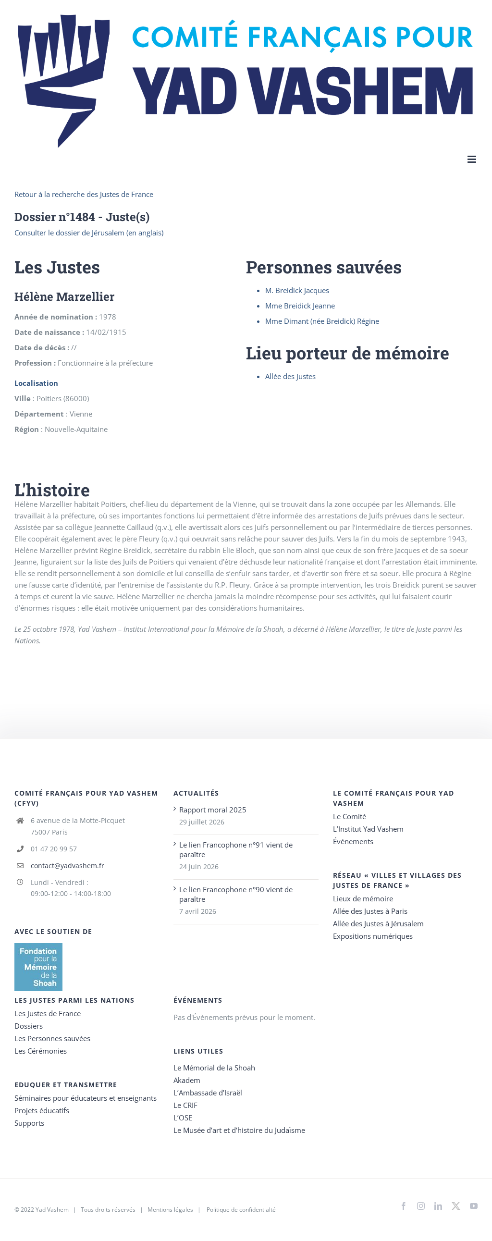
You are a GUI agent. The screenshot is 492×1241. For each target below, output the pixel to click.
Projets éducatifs (41, 1110)
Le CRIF (185, 1105)
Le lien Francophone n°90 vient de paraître (236, 894)
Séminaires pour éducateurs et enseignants (85, 1098)
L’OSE (182, 1117)
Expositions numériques (373, 936)
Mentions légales (170, 1209)
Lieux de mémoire (363, 898)
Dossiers (28, 1026)
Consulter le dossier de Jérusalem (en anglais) (88, 232)
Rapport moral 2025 (212, 809)
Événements (353, 841)
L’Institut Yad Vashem (368, 829)
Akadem (186, 1080)
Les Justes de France (47, 1013)
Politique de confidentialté (241, 1209)
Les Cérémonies (40, 1051)
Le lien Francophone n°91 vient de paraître (236, 849)
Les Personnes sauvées (52, 1038)
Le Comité (349, 816)
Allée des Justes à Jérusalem (378, 923)
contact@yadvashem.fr (67, 865)
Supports (29, 1123)
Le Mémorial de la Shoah (214, 1067)
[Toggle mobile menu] (472, 159)
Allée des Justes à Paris (370, 911)
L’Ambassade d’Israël (207, 1092)
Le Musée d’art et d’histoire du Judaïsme (239, 1130)
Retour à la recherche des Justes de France (83, 194)
